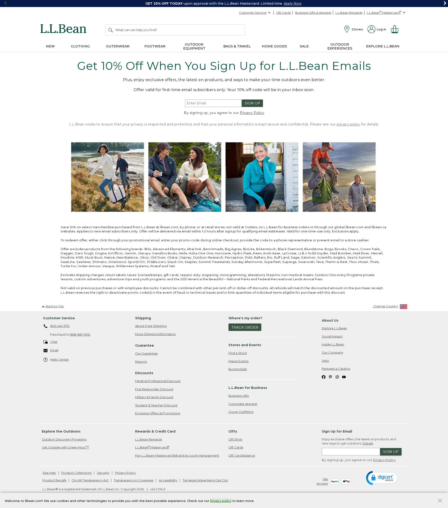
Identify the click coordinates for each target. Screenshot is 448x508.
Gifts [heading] (232, 431)
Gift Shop (235, 439)
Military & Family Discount (154, 397)
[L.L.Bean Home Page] (64, 29)
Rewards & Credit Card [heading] (155, 431)
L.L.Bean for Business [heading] (247, 388)
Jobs (325, 360)
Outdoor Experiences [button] (339, 46)
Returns (141, 361)
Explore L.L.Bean (334, 328)
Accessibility (168, 480)
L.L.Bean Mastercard (152, 447)
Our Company (332, 352)
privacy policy (348, 124)
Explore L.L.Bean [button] (382, 46)
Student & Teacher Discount (156, 405)
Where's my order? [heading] (245, 318)
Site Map (49, 473)
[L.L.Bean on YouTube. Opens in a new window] (344, 376)
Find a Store (237, 353)
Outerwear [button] (118, 46)
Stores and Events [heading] (244, 345)
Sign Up (252, 103)
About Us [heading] (330, 320)
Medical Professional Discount (158, 381)
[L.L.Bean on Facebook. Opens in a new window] (324, 376)
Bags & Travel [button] (237, 46)
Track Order (244, 327)
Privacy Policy (252, 113)
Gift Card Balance (241, 455)
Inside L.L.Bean (333, 344)
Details (368, 443)
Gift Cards (283, 12)
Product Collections (76, 473)
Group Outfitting (240, 412)
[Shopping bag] (396, 29)
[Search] (111, 30)
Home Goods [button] (274, 46)
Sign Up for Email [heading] (337, 431)
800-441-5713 (60, 326)
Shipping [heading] (143, 318)
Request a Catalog (336, 368)
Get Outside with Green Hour (65, 447)
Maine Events (238, 361)
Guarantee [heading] (144, 345)
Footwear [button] (154, 46)
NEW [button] (50, 46)
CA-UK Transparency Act (90, 480)
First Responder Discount (154, 389)
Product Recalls (54, 480)
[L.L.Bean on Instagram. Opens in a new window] (337, 376)
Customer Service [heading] (59, 318)
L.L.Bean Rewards (349, 12)
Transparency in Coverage (133, 480)
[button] (382, 478)
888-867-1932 (80, 334)
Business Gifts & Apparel (313, 12)
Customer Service (252, 12)
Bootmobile (237, 369)
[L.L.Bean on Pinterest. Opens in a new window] (330, 376)
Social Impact (332, 336)
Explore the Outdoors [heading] (61, 431)
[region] (224, 3)
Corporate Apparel (242, 404)
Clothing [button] (80, 46)
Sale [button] (304, 46)
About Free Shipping (151, 326)
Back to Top (55, 306)
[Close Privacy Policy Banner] (440, 501)
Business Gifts (238, 396)
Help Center (59, 359)
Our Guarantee (146, 353)
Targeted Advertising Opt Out (205, 480)
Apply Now (292, 3)
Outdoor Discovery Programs (64, 439)
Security (103, 473)
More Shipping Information (155, 334)
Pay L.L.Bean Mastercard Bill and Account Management (177, 455)
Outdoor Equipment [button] (194, 46)
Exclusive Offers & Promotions (157, 413)
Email (54, 350)
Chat (53, 342)
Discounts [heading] (144, 373)
